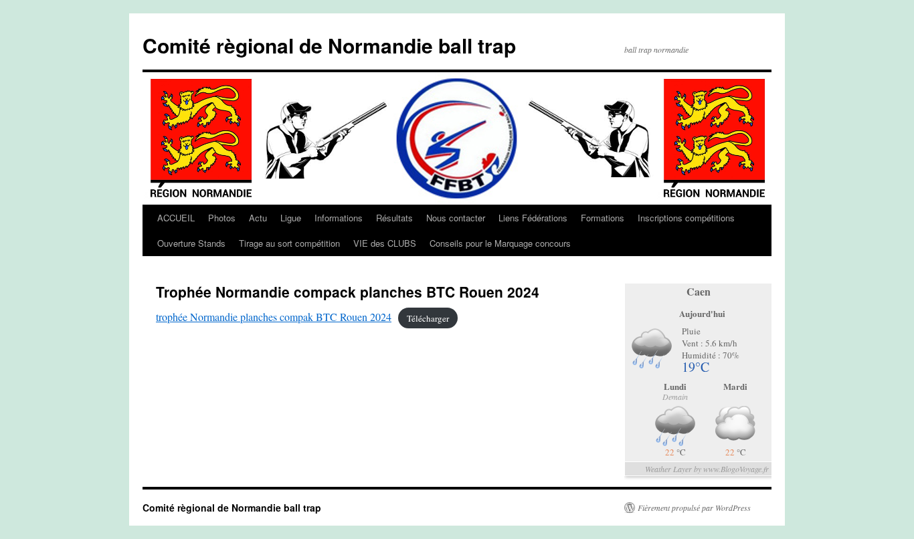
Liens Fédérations (532, 217)
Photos (222, 217)
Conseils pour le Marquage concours (500, 243)
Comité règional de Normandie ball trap (329, 45)
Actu (258, 217)
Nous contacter (455, 217)
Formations (602, 217)
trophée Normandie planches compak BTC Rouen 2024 (273, 317)
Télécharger (428, 318)
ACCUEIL (176, 217)
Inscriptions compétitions (686, 217)
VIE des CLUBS (384, 243)
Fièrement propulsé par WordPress (694, 507)
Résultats (394, 217)
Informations (338, 217)
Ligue (290, 217)
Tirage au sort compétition (289, 243)
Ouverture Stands (191, 243)
